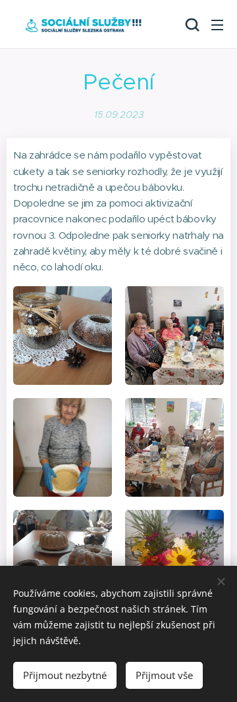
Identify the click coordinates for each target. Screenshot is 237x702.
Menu (217, 24)
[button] (191, 24)
